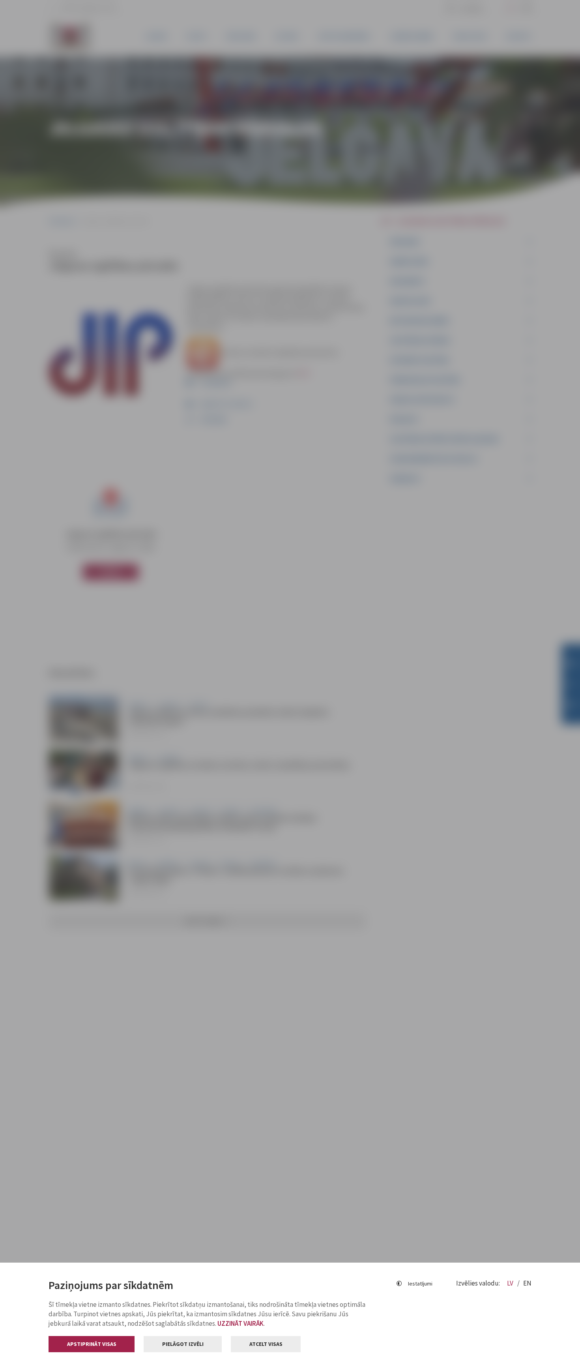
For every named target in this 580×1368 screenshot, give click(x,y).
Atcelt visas (266, 1343)
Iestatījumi (420, 1283)
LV (511, 1283)
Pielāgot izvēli (183, 1343)
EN (527, 1283)
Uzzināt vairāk (240, 1323)
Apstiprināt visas (91, 1343)
